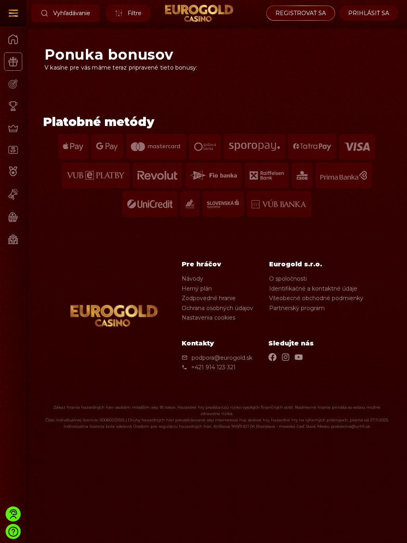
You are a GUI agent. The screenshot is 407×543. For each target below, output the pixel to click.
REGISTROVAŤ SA (300, 13)
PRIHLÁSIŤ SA (368, 13)
